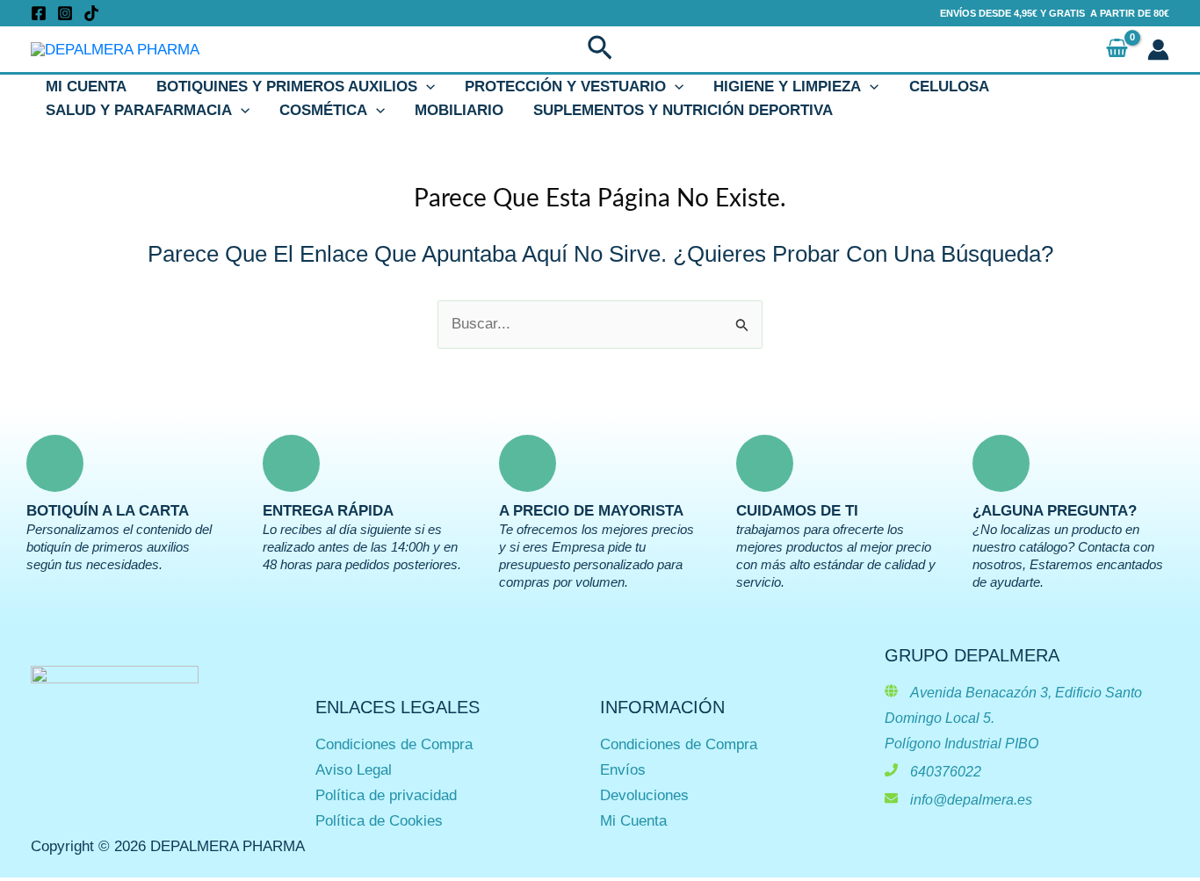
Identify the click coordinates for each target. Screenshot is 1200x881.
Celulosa (949, 86)
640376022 (945, 771)
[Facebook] (39, 13)
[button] (600, 49)
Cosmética (323, 110)
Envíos (623, 770)
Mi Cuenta (86, 86)
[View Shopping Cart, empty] (1117, 49)
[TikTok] (91, 13)
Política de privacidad (386, 795)
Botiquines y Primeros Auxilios (286, 86)
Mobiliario (459, 110)
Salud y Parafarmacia (139, 110)
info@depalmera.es (971, 799)
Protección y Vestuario (565, 86)
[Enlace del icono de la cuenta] (1158, 50)
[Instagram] (65, 13)
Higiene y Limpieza (787, 86)
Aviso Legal (353, 770)
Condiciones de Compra (394, 744)
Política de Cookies (379, 820)
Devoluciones (644, 795)
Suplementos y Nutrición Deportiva (683, 110)
